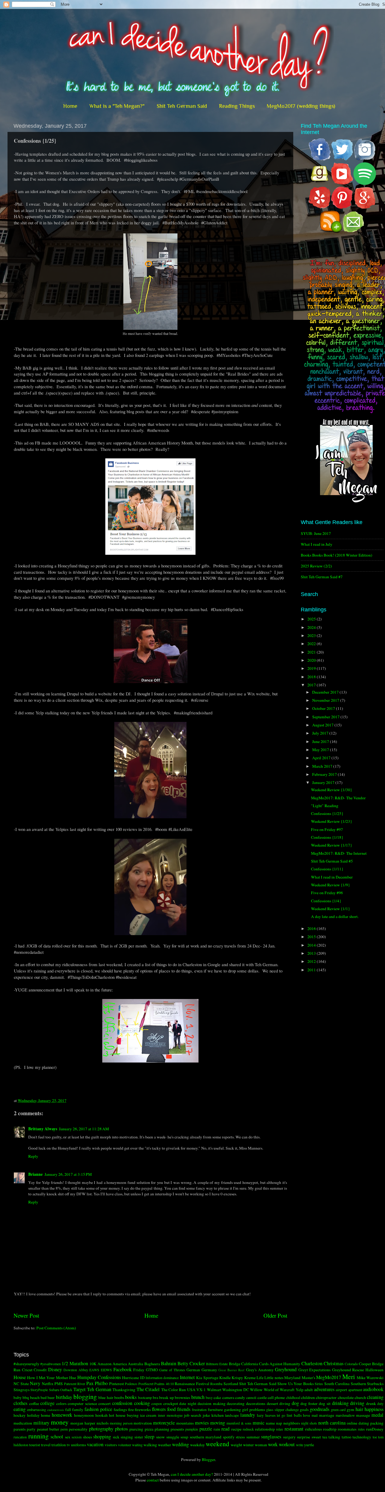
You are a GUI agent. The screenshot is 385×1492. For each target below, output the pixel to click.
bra (155, 1397)
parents (20, 1429)
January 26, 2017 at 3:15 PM (68, 1174)
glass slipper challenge (282, 1409)
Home (70, 106)
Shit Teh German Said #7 (322, 576)
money (60, 1422)
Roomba (216, 1383)
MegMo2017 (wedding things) (301, 106)
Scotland (230, 1383)
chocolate (346, 1397)
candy (240, 1397)
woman (261, 1444)
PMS (58, 1383)
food (171, 1409)
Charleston (311, 1363)
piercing (136, 1429)
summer (253, 1437)
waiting (137, 1444)
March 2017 (322, 766)
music (258, 1422)
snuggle (172, 1437)
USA (191, 1389)
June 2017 (321, 741)
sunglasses (271, 1436)
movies (202, 1422)
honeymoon (84, 1415)
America (119, 1363)
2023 (312, 635)
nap (279, 1423)
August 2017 (323, 725)
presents (177, 1429)
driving (357, 1403)
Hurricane (130, 1377)
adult (308, 1389)
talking (334, 1437)
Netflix (48, 1383)
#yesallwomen (50, 1363)
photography (101, 1428)
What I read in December (332, 877)
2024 (312, 627)
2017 (312, 685)
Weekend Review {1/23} (331, 821)
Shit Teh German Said (182, 106)
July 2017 (320, 733)
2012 (312, 961)
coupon (156, 1403)
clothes (20, 1403)
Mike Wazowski (370, 1377)
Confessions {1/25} (327, 813)
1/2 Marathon (75, 1363)
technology (362, 1437)
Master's (308, 1377)
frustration (199, 1409)
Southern (358, 1383)
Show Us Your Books (295, 1383)
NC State (21, 1383)
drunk (371, 1403)
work (273, 1444)
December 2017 (326, 692)
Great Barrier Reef (231, 1370)
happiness (374, 1409)
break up (166, 1397)
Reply (33, 1156)
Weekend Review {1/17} (331, 845)
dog (295, 1403)
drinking (340, 1403)
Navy (35, 1383)
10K (93, 1363)
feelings (120, 1409)
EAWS (94, 1369)
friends (183, 1409)
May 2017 (321, 749)
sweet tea (319, 1437)
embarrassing (36, 1409)
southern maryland (206, 1437)
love (306, 1415)
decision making (212, 1403)
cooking (142, 1403)
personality (78, 1429)
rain (217, 1429)
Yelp (299, 1389)
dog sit (325, 1403)
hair (359, 1409)
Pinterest (116, 1383)
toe (375, 1436)
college (47, 1403)
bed (44, 1397)
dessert (272, 1403)
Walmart (214, 1389)
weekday (197, 1444)
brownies (182, 1397)
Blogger (208, 1459)
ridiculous (313, 1429)
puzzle (205, 1428)
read (225, 1428)
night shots (309, 1423)
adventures (324, 1389)
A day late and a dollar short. (335, 916)
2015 (312, 936)
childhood (293, 1397)
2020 (312, 660)
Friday (138, 1369)
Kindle (225, 1377)
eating (20, 1409)
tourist (34, 1444)
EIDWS (106, 1369)
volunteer (124, 1444)
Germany (209, 1369)
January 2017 (323, 782)
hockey (20, 1415)
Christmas (333, 1363)
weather (164, 1444)
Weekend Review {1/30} (331, 789)
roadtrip (330, 1429)
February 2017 (325, 774)
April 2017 (321, 757)
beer (51, 1397)
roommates (347, 1429)
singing (127, 1437)
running (38, 1435)
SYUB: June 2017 (316, 533)
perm (64, 1429)
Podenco (131, 1383)
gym (350, 1409)
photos (121, 1428)
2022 (312, 643)
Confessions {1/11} (327, 869)
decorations (255, 1403)
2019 (312, 668)
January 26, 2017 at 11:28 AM (84, 1128)
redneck (248, 1429)
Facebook (122, 1369)
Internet (187, 1377)
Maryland (292, 1377)
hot (111, 1415)
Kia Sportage (207, 1377)
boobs (119, 1397)
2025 (312, 619)
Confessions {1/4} (326, 901)
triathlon (58, 1444)
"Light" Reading (324, 805)
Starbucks (375, 1383)
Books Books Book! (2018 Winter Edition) (336, 555)
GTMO (152, 1369)
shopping (102, 1436)
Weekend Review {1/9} (330, 885)
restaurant (294, 1428)
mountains (185, 1423)
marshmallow (345, 1415)
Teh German (99, 1389)
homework (62, 1415)
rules (361, 1429)
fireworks (143, 1409)
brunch (198, 1397)
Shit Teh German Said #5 (332, 861)
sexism (77, 1436)
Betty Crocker (191, 1363)
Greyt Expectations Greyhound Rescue (331, 1369)
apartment (355, 1389)
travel (46, 1444)
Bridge (234, 1363)
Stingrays (21, 1389)
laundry (247, 1415)
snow (160, 1437)
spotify (229, 1437)
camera (228, 1397)
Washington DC (235, 1389)
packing (376, 1423)
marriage (326, 1415)
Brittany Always (42, 1129)
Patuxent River (74, 1383)
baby (18, 1397)
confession (122, 1403)
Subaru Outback (60, 1389)
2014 (312, 945)
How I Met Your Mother (47, 1377)
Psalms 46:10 (164, 1383)
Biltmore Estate (217, 1363)
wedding (180, 1444)
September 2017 (326, 716)
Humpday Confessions (99, 1377)
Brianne (35, 1174)
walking (150, 1444)
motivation (143, 1423)
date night (187, 1403)
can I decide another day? (192, 1474)
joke (206, 1415)
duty (380, 1403)
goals (304, 1409)
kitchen (217, 1415)
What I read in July (316, 544)
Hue (72, 1377)
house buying (127, 1415)
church (360, 1397)
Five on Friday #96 (327, 892)
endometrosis (55, 1410)
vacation (95, 1444)
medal (377, 1415)
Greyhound (286, 1369)
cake (217, 1397)
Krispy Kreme (243, 1377)
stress (240, 1437)
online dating (358, 1423)
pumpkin (191, 1429)
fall (68, 1409)
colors (61, 1403)
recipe (236, 1429)
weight (236, 1444)
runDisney (374, 1429)
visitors (111, 1444)
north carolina (332, 1422)
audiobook (373, 1389)
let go (281, 1415)
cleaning (375, 1397)
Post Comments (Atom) (56, 1328)
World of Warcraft (279, 1389)
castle (262, 1397)
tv (68, 1444)
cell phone (276, 1397)
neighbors (291, 1423)
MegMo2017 (328, 1377)
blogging (85, 1396)
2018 (312, 676)
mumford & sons (238, 1423)
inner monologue (170, 1415)
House (20, 1377)
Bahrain (168, 1363)
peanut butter (48, 1429)
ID (142, 1377)
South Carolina (337, 1383)
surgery (289, 1437)
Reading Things (237, 106)
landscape (232, 1415)
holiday (33, 1415)
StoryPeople (39, 1389)
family (77, 1409)
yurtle (309, 1444)
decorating (236, 1403)
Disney (55, 1369)
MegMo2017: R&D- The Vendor (338, 798)
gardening (232, 1409)
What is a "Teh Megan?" (117, 106)
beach (35, 1397)
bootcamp (145, 1397)
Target (79, 1389)
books (131, 1397)
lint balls (294, 1415)
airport (341, 1389)
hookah (101, 1415)
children (308, 1397)
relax (279, 1429)
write (299, 1444)
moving (217, 1422)
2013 (312, 953)
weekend (217, 1443)
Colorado (351, 1363)
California (249, 1363)
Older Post (275, 1315)
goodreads (319, 1409)
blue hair (105, 1397)
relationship (265, 1429)
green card (338, 1409)
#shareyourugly (26, 1363)
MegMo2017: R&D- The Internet (339, 853)
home (45, 1415)
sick (116, 1437)
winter (248, 1444)
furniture (215, 1409)
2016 (312, 928)
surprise (303, 1437)
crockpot (170, 1403)
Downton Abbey (75, 1369)
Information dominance (162, 1377)
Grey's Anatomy (260, 1369)
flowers (159, 1409)
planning (162, 1429)
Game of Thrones (172, 1369)
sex (67, 1437)
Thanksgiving (123, 1389)
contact (153, 1480)
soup (184, 1437)
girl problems (253, 1409)
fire (131, 1409)
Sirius (319, 1383)
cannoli (251, 1397)
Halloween (374, 1369)
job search (193, 1415)
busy (209, 1397)
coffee (34, 1403)
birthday (64, 1397)
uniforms (78, 1444)
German (193, 1369)
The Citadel (148, 1389)
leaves (270, 1415)
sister (138, 1437)
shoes (87, 1437)
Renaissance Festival (192, 1383)
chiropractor (326, 1397)
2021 (312, 652)
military (41, 1422)
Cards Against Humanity (279, 1363)
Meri (348, 1376)
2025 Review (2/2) (316, 566)
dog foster (309, 1403)
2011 (312, 969)
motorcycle (164, 1422)
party (31, 1429)
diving (284, 1403)
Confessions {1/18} (327, 837)
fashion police (98, 1409)
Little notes (273, 1377)
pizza (149, 1429)
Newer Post (26, 1315)
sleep (149, 1436)
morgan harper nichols (89, 1423)
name (270, 1423)
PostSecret (145, 1383)
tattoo (346, 1437)
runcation (20, 1436)
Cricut (27, 1369)
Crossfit (40, 1369)
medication (23, 1423)
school (57, 1436)
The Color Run (173, 1389)
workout (287, 1444)
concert (104, 1403)
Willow (256, 1389)
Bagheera (152, 1363)
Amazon (104, 1363)
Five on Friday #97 (327, 829)
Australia (135, 1363)
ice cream (148, 1415)
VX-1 (201, 1389)
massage (363, 1415)
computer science (82, 1403)
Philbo (101, 1383)
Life (260, 1377)
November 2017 (326, 700)
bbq (26, 1397)
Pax (90, 1383)
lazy (260, 1415)
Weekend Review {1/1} (330, 908)
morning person (121, 1423)
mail (315, 1415)
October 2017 (324, 708)
